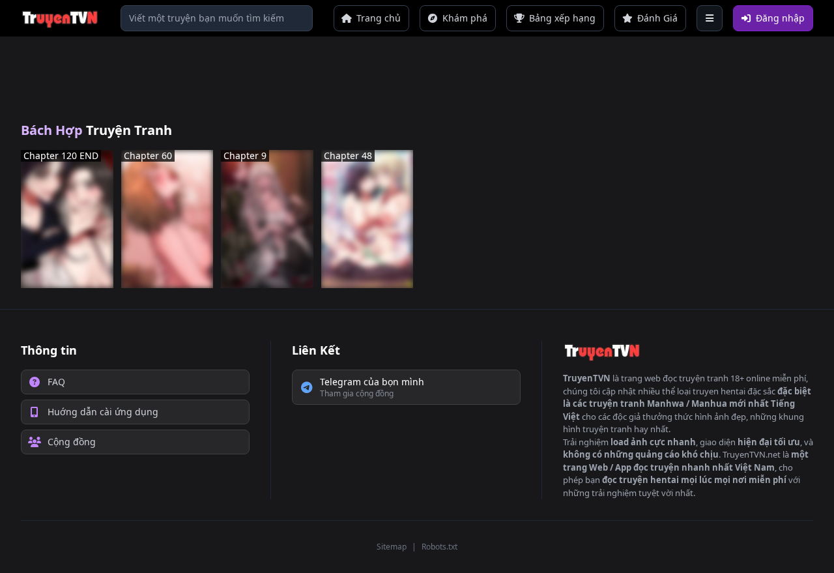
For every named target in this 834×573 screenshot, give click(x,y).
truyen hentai (719, 391)
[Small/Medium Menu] (710, 18)
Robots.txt (439, 546)
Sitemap (392, 546)
